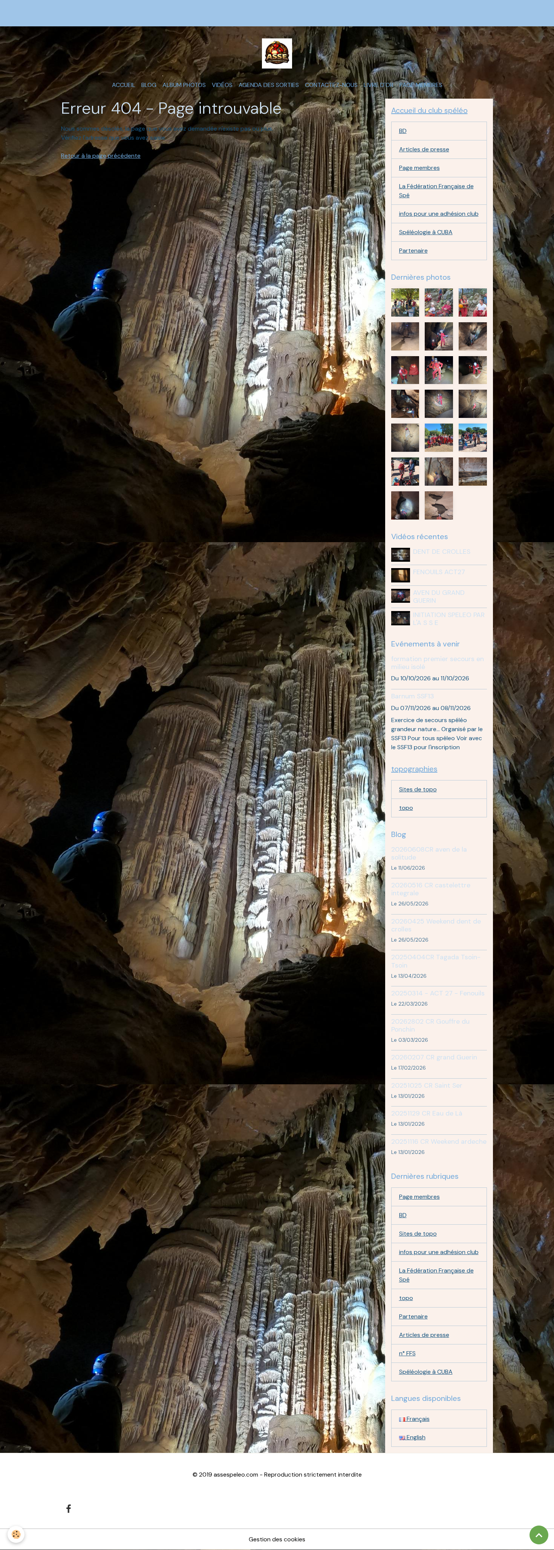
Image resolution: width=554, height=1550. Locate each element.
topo (406, 808)
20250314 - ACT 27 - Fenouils (438, 993)
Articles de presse (424, 149)
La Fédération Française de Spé (436, 190)
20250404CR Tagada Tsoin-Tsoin (436, 961)
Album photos (184, 85)
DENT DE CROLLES (441, 551)
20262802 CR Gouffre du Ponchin (430, 1025)
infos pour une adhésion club (439, 214)
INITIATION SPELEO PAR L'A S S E (449, 619)
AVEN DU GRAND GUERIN (439, 596)
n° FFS (407, 1353)
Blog (148, 85)
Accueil (123, 85)
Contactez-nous (331, 85)
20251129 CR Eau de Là (426, 1113)
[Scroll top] (539, 1535)
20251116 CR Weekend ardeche (439, 1141)
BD (403, 131)
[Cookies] (16, 1534)
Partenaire (413, 251)
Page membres (420, 85)
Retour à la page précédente (101, 156)
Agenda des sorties (269, 85)
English (415, 1437)
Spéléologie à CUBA (426, 232)
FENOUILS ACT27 (439, 572)
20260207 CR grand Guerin (434, 1057)
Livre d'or (378, 85)
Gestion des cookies (277, 1539)
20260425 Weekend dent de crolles (436, 925)
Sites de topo (418, 789)
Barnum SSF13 (412, 696)
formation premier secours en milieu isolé (437, 663)
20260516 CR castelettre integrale (430, 889)
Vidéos (222, 85)
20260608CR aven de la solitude (429, 853)
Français (417, 1419)
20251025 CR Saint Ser (426, 1085)
